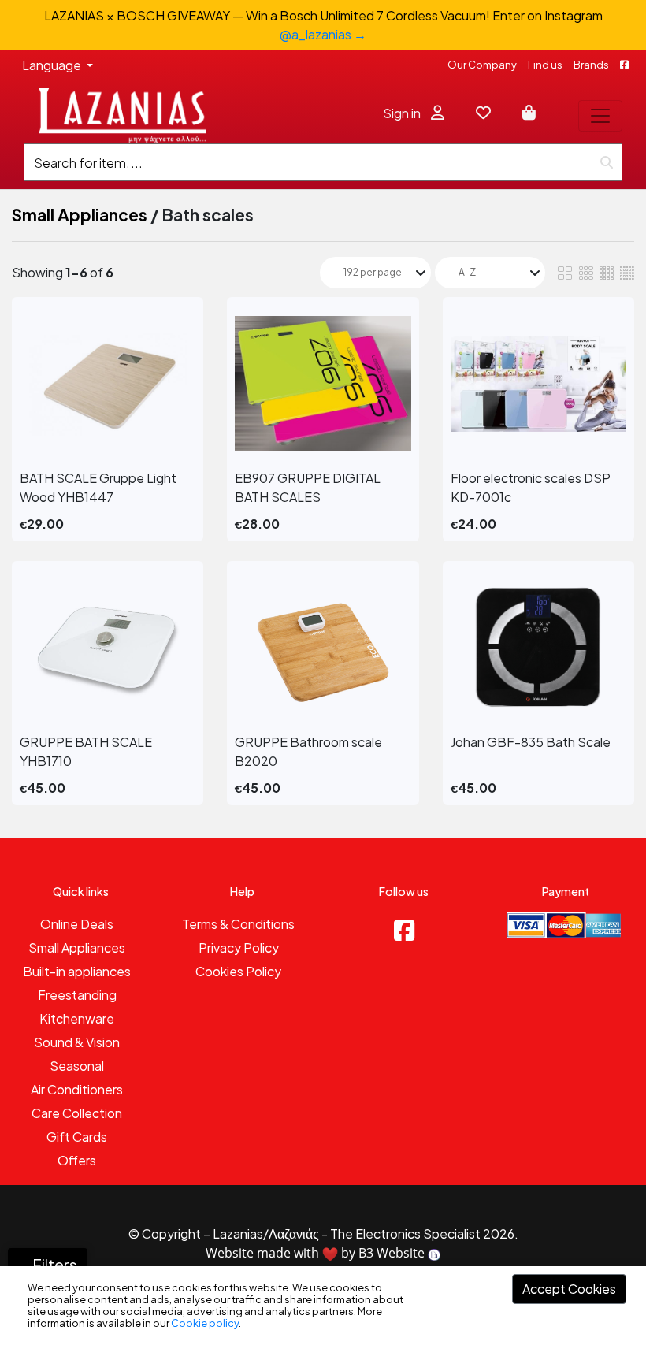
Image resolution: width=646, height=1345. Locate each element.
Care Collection (77, 1113)
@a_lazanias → (323, 34)
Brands (591, 64)
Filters (53, 1264)
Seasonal (77, 1065)
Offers (77, 1160)
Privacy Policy (239, 947)
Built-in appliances (77, 971)
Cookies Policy (238, 971)
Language (53, 65)
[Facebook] (404, 930)
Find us (545, 64)
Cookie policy (205, 1323)
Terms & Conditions (238, 924)
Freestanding (77, 994)
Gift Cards (76, 1136)
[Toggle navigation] (600, 116)
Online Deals (76, 924)
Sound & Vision (77, 1042)
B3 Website (393, 1252)
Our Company (482, 64)
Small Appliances (79, 214)
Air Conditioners (77, 1089)
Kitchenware (76, 1018)
